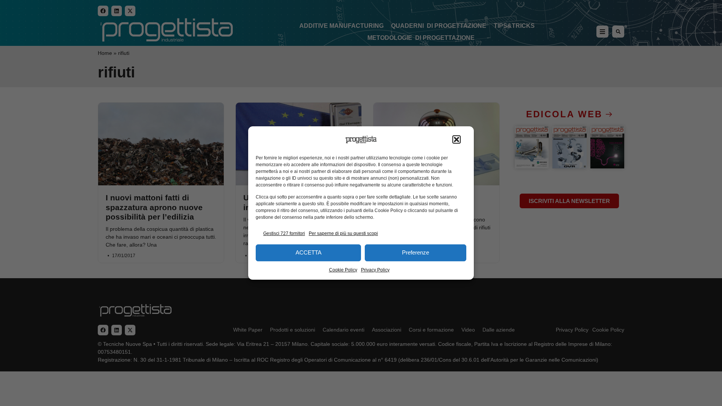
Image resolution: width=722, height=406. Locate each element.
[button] (456, 139)
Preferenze (415, 252)
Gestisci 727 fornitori (284, 233)
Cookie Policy (343, 270)
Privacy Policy (375, 270)
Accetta (309, 252)
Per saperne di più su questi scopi (343, 233)
